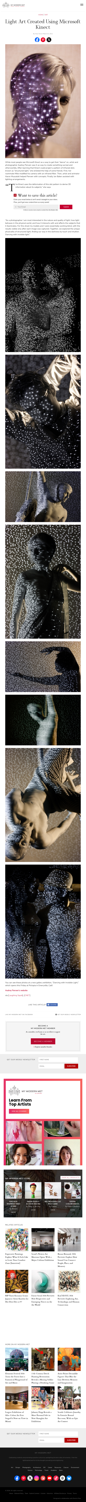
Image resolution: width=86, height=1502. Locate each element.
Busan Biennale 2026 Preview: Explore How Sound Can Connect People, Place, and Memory (67, 1260)
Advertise (50, 1493)
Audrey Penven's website (16, 990)
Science (30, 1470)
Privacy (69, 1493)
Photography (26, 1467)
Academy (54, 1470)
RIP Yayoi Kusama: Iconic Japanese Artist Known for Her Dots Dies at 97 (16, 1298)
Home (40, 15)
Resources (58, 1467)
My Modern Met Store (17, 1178)
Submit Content (34, 1493)
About (11, 1493)
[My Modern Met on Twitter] (30, 1478)
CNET (27, 995)
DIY (44, 1467)
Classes (66, 1467)
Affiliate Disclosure (60, 1493)
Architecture (37, 1467)
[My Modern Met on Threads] (62, 1478)
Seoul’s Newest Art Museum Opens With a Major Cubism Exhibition (42, 1256)
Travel (46, 1470)
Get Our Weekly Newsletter (69, 1014)
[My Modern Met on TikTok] (56, 1478)
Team (26, 1493)
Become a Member (43, 1041)
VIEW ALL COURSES (19, 1111)
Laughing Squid (15, 995)
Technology (38, 1470)
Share (53, 1005)
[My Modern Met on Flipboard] (43, 1478)
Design (18, 1467)
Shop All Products (70, 1178)
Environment (75, 1467)
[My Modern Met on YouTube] (49, 1478)
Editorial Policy (19, 1493)
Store (61, 1470)
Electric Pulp (77, 1498)
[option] (24, 1137)
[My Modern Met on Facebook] (17, 1478)
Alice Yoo (38, 34)
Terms (75, 1493)
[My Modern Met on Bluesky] (69, 1478)
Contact (43, 1493)
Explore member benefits (43, 1047)
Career (50, 1467)
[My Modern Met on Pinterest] (23, 1478)
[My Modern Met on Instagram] (36, 1478)
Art (46, 15)
